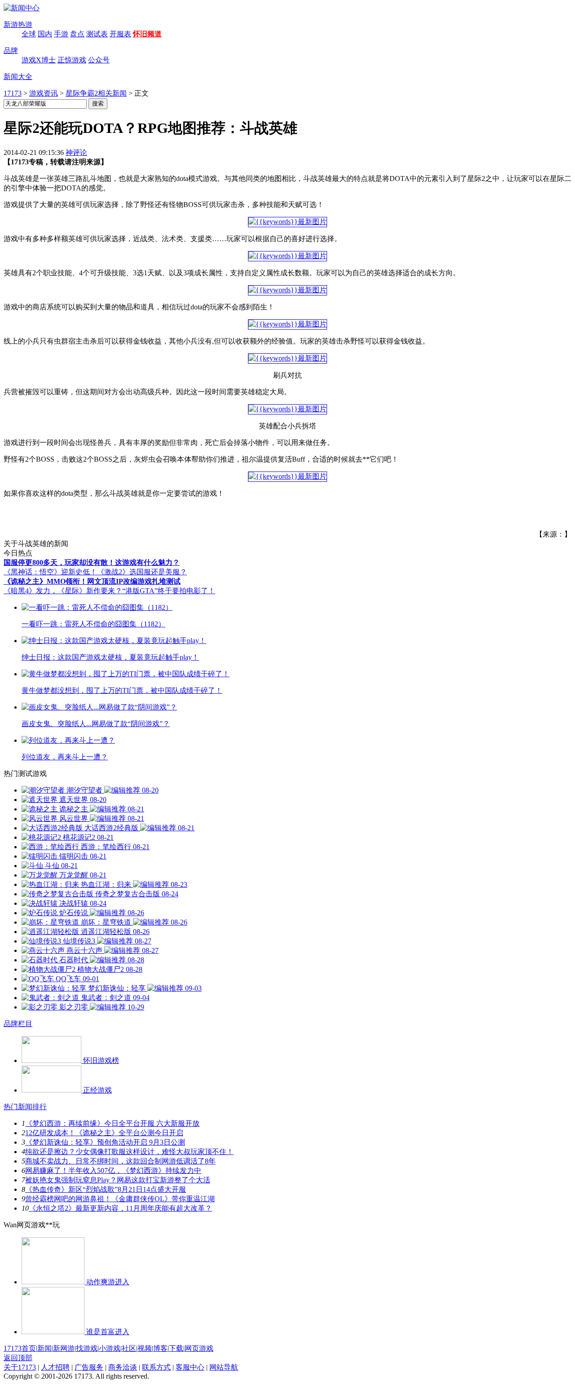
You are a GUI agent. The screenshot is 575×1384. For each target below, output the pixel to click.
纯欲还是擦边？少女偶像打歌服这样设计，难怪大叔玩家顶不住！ (129, 1151)
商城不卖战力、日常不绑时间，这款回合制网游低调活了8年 (120, 1161)
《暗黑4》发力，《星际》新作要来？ (63, 591)
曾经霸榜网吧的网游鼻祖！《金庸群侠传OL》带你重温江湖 (120, 1199)
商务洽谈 (122, 1367)
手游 (61, 34)
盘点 (77, 34)
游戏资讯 (43, 93)
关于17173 (20, 1367)
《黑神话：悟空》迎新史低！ (50, 572)
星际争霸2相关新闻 (96, 93)
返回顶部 (18, 1358)
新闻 (44, 1348)
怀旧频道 (147, 34)
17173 (13, 93)
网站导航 (223, 1367)
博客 (160, 1348)
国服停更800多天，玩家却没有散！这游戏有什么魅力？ (92, 562)
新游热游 (18, 24)
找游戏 (86, 1348)
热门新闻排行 (25, 1107)
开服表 (120, 34)
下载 (176, 1348)
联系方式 (156, 1367)
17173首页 (20, 1348)
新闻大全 (18, 76)
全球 (29, 34)
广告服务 (89, 1367)
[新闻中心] (22, 8)
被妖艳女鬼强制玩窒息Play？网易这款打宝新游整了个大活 (117, 1180)
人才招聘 (55, 1367)
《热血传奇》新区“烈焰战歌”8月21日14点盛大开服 (105, 1189)
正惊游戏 (72, 60)
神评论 (76, 152)
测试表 (97, 34)
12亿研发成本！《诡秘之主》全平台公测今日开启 (104, 1133)
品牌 (11, 50)
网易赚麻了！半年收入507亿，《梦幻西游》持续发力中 (113, 1170)
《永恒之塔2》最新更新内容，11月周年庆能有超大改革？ (120, 1208)
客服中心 (190, 1367)
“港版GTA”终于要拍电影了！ (168, 591)
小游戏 (109, 1348)
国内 (45, 34)
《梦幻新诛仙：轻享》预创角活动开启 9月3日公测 (105, 1142)
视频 (144, 1348)
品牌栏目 (18, 1023)
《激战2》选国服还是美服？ (142, 572)
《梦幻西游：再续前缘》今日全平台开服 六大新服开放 (112, 1123)
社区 (129, 1348)
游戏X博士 (39, 60)
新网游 (64, 1348)
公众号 (99, 60)
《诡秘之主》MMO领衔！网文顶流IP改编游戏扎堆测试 (92, 581)
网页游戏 (199, 1348)
